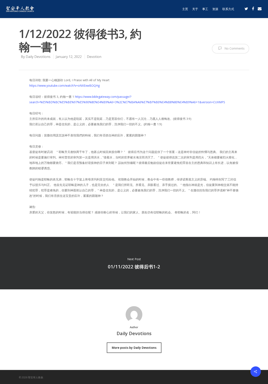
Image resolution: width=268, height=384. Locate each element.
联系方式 (228, 9)
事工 (205, 9)
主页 (185, 9)
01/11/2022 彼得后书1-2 (134, 263)
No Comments (234, 48)
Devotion (94, 56)
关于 (195, 9)
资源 (215, 9)
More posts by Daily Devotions (134, 348)
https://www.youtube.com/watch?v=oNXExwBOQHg (64, 86)
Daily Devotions (38, 56)
